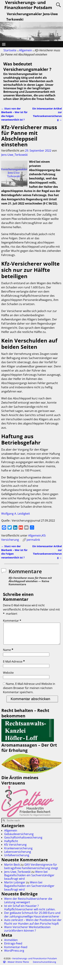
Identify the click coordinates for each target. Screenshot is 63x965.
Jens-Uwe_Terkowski (17, 872)
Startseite (10, 50)
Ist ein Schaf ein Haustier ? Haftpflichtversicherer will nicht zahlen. (29, 907)
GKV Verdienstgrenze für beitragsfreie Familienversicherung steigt (31, 866)
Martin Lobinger (14, 882)
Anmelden (11, 940)
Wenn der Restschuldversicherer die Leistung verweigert (28, 900)
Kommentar (12, 621)
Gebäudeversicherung (19, 834)
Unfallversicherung (16, 855)
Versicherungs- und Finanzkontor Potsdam (34, 958)
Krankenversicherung (18, 848)
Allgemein (25, 50)
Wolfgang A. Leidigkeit (15, 513)
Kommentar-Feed (15, 947)
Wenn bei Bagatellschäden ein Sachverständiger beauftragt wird (29, 875)
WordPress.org (14, 950)
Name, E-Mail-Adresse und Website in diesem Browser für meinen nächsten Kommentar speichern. (29, 688)
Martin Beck (12, 864)
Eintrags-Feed (13, 943)
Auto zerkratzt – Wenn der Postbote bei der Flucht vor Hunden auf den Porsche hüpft (33, 921)
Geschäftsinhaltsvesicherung (23, 837)
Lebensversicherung (17, 852)
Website (8, 673)
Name (8, 650)
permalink (33, 540)
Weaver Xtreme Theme (18, 961)
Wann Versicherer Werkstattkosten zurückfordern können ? (27, 928)
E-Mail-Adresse (14, 661)
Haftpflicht (11, 841)
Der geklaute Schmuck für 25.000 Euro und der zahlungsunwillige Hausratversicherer (32, 914)
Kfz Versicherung (15, 844)
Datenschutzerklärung (44, 961)
